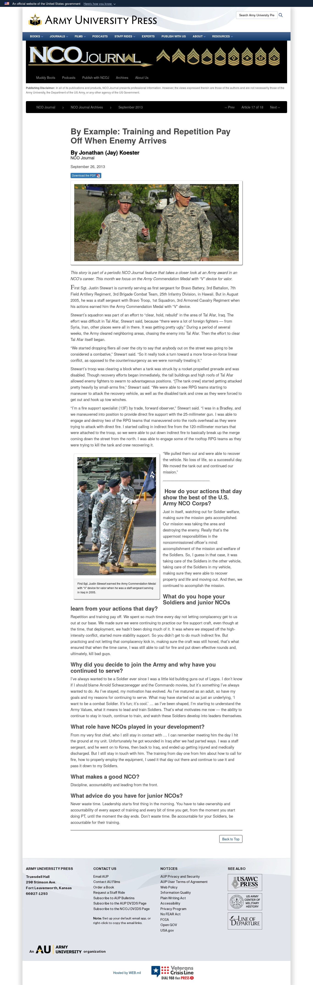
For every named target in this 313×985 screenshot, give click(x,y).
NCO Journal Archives (87, 107)
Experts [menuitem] (148, 36)
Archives (122, 77)
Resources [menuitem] (221, 36)
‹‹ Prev (230, 107)
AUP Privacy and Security (180, 876)
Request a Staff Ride (109, 893)
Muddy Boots (45, 77)
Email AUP (101, 876)
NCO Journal (45, 107)
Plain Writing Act (173, 898)
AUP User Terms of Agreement (184, 882)
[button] (100, 3)
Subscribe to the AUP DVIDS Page (119, 903)
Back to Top (230, 839)
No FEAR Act (170, 914)
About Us (141, 77)
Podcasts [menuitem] (100, 36)
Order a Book (103, 887)
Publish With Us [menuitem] (174, 36)
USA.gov (167, 930)
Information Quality (175, 893)
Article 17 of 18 (252, 107)
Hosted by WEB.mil (127, 972)
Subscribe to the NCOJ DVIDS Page (121, 909)
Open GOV (168, 925)
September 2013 (130, 107)
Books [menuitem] (35, 36)
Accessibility (170, 903)
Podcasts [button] (68, 77)
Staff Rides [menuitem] (123, 36)
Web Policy (169, 887)
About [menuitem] (198, 36)
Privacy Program (173, 909)
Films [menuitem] (79, 36)
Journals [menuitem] (57, 36)
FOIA (164, 920)
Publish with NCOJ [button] (95, 77)
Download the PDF (84, 175)
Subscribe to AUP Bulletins (114, 898)
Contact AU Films (106, 882)
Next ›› (275, 107)
